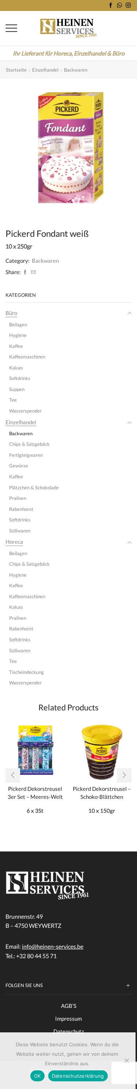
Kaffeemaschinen (27, 357)
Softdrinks (19, 378)
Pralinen (17, 498)
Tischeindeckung (26, 672)
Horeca (14, 541)
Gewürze (18, 465)
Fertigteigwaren (26, 455)
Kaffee (16, 346)
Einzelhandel (45, 70)
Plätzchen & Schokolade (34, 487)
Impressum (68, 1018)
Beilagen (18, 324)
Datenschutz (68, 1031)
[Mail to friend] (32, 272)
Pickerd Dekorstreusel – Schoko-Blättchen (102, 792)
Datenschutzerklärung (78, 1076)
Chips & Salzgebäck (29, 444)
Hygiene (18, 335)
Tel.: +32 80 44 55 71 (31, 955)
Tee (13, 400)
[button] (12, 775)
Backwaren (75, 70)
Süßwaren (19, 531)
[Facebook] (110, 5)
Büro (11, 313)
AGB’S (68, 1005)
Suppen (16, 389)
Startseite (16, 70)
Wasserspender (25, 411)
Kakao (16, 368)
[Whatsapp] (119, 5)
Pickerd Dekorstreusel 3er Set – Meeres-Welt (35, 792)
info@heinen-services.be (52, 946)
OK (37, 1076)
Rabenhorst (21, 509)
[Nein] (126, 1060)
